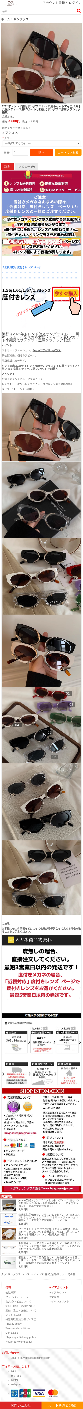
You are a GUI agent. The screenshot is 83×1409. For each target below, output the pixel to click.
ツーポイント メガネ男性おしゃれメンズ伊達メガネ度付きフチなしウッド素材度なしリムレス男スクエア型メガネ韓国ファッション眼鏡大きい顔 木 (49, 1231)
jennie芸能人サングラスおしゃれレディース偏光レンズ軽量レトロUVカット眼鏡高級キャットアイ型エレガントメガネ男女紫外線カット (49, 1203)
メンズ (26, 1274)
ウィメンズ (37, 1274)
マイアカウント (58, 1292)
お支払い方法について (18, 1301)
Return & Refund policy (19, 1341)
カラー (8, 138)
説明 (7, 166)
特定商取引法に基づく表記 (21, 1319)
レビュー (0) (26, 166)
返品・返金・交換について (21, 1310)
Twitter (14, 1380)
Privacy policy (13, 1323)
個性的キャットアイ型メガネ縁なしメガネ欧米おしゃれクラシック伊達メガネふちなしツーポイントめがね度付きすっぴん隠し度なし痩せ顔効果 (49, 1246)
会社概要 (11, 1292)
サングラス (21, 19)
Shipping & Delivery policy (21, 1337)
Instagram (16, 1384)
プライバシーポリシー (18, 1297)
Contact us (12, 1332)
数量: (7, 153)
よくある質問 (13, 1314)
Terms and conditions (18, 1328)
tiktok (14, 1371)
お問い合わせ (21, 1405)
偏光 (47, 1274)
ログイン (75, 2)
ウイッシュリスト (59, 1301)
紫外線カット (59, 1274)
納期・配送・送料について (21, 1305)
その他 (72, 1274)
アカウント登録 (54, 2)
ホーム (5, 19)
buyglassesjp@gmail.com (35, 1357)
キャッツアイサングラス (47, 350)
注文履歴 (54, 1297)
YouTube (16, 1375)
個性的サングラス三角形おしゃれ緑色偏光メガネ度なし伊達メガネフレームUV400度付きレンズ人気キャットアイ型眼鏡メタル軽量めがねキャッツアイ (49, 1260)
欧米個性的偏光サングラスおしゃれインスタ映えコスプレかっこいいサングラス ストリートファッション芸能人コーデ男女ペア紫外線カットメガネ (49, 1217)
